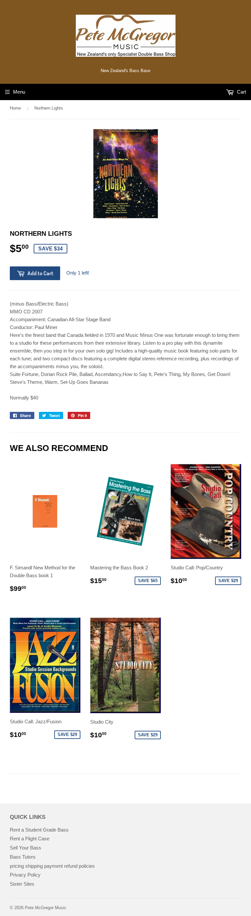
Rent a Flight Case (29, 838)
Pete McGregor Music (45, 907)
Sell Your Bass (25, 847)
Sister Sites (22, 884)
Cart (241, 92)
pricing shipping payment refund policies (52, 866)
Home (15, 108)
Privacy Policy (25, 875)
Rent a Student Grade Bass (39, 830)
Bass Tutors (23, 857)
